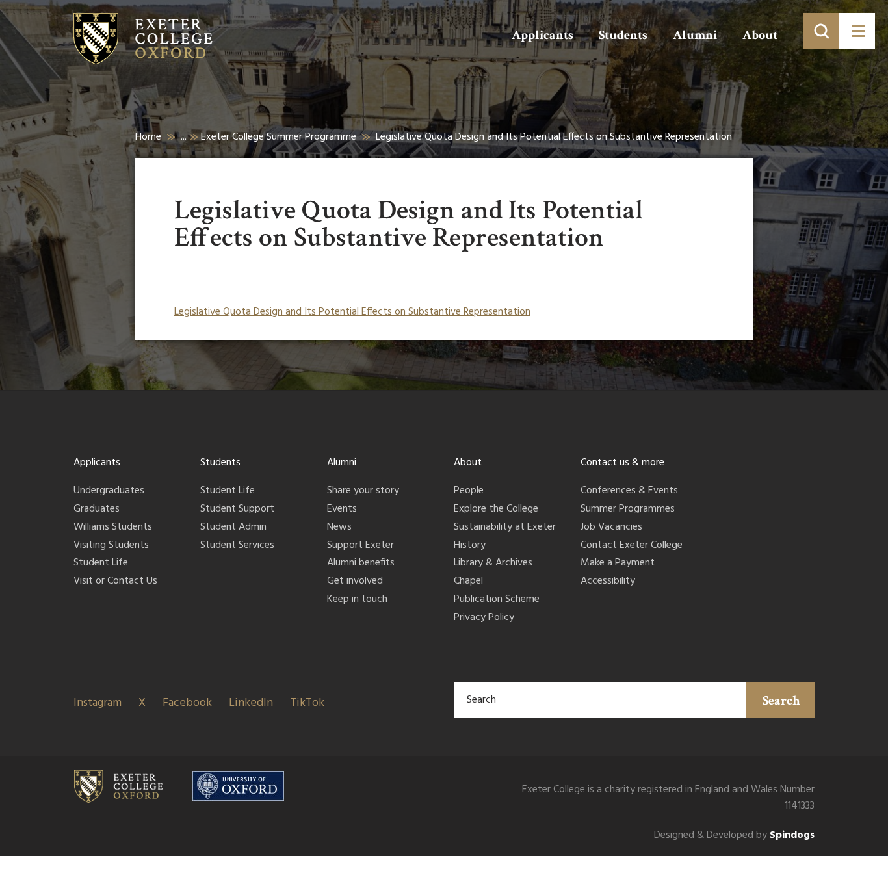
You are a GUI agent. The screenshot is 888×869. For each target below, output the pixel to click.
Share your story (363, 491)
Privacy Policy (484, 618)
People (469, 491)
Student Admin (233, 528)
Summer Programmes (628, 509)
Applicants (542, 35)
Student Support (237, 509)
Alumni (695, 35)
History (470, 546)
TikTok (307, 703)
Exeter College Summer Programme (278, 137)
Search (781, 700)
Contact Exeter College (632, 546)
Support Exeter (360, 546)
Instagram (97, 703)
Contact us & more (622, 462)
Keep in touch (357, 600)
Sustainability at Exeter (505, 528)
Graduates (96, 509)
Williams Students (112, 528)
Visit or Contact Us (115, 582)
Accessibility (608, 582)
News (339, 528)
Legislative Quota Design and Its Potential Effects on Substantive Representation (352, 312)
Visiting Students (111, 546)
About (759, 35)
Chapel (468, 582)
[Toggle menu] (857, 31)
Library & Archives (493, 563)
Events (342, 509)
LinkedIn (251, 703)
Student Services (237, 546)
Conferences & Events (629, 491)
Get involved (355, 582)
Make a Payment (618, 563)
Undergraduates (108, 491)
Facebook (187, 703)
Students (623, 35)
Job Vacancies (611, 528)
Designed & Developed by (734, 835)
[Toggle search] (821, 31)
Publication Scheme (497, 600)
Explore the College (496, 509)
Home (148, 137)
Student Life (100, 563)
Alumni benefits (361, 563)
